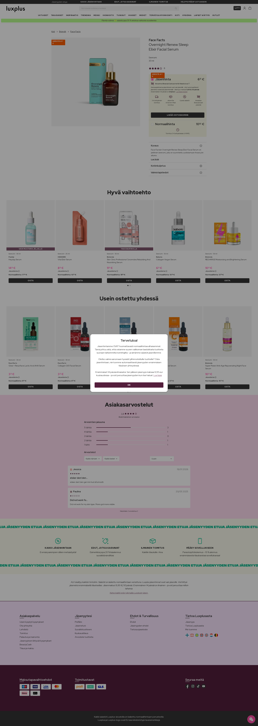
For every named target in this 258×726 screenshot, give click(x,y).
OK (129, 385)
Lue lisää (157, 375)
